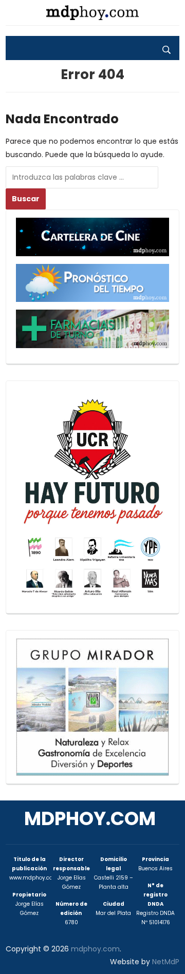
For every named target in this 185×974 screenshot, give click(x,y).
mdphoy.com (90, 819)
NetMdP (165, 962)
